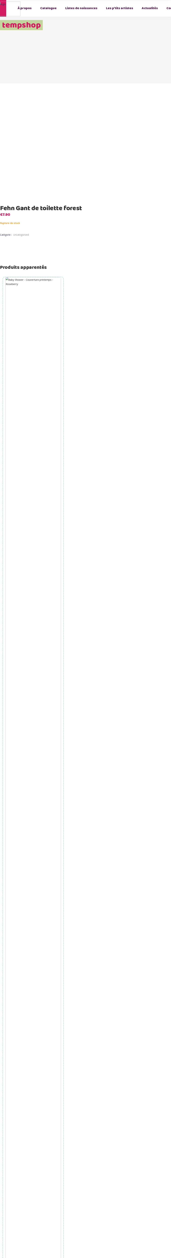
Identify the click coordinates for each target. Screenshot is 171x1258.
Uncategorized (21, 234)
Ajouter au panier (33, 915)
